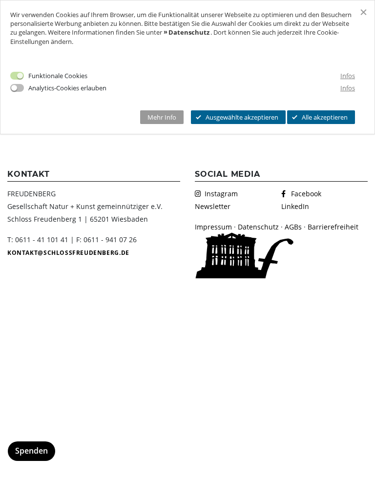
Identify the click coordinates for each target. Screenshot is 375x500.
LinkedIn (295, 206)
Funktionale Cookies (57, 75)
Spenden (31, 450)
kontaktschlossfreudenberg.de (68, 253)
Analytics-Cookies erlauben (67, 87)
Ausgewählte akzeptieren (242, 117)
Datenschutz (258, 226)
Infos (347, 75)
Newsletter (212, 206)
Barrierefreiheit (333, 226)
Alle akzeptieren (325, 117)
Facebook (306, 193)
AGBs (293, 226)
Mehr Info (161, 117)
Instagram (221, 193)
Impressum (213, 226)
